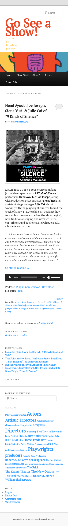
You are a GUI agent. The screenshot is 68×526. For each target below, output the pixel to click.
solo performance (14, 463)
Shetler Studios (53, 460)
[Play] (10, 277)
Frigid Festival (11, 436)
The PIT (55, 472)
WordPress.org (12, 501)
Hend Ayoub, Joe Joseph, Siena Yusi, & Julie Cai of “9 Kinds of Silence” (26, 111)
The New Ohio (41, 471)
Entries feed (11, 495)
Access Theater (18, 414)
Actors (17, 302)
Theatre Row (21, 467)
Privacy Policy (12, 82)
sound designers (41, 464)
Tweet (59, 298)
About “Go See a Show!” (28, 75)
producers (13, 455)
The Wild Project (24, 476)
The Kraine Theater (17, 471)
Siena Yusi (34, 308)
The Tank (10, 475)
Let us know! (47, 323)
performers (22, 450)
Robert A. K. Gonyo (16, 460)
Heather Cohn (53, 436)
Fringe (43, 435)
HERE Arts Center (14, 440)
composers (26, 425)
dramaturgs (31, 431)
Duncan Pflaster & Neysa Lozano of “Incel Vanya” (30, 364)
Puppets (26, 456)
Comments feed (13, 498)
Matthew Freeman (34, 444)
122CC (48, 302)
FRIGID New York (29, 435)
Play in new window (28, 287)
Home (9, 75)
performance (11, 450)
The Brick (32, 467)
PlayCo (24, 308)
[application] (34, 277)
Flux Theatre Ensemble (49, 431)
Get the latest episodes (16, 335)
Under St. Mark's (43, 476)
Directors (15, 430)
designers (39, 425)
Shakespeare (37, 460)
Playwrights (40, 449)
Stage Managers (29, 302)
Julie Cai (16, 308)
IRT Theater (47, 440)
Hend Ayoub (45, 305)
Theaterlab (10, 467)
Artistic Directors (20, 420)
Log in (8, 492)
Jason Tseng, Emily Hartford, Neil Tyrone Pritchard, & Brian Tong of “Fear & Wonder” (32, 369)
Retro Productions (38, 456)
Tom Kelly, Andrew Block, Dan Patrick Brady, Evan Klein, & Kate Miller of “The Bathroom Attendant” (33, 360)
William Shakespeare (18, 479)
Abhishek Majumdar (22, 305)
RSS (20, 290)
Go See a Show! (28, 26)
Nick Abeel (54, 444)
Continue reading (17, 268)
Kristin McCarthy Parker (15, 444)
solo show (29, 464)
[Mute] (48, 277)
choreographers (12, 425)
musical (46, 444)
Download (48, 287)
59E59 (7, 415)
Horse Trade (32, 440)
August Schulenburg (45, 421)
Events (48, 75)
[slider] (56, 277)
